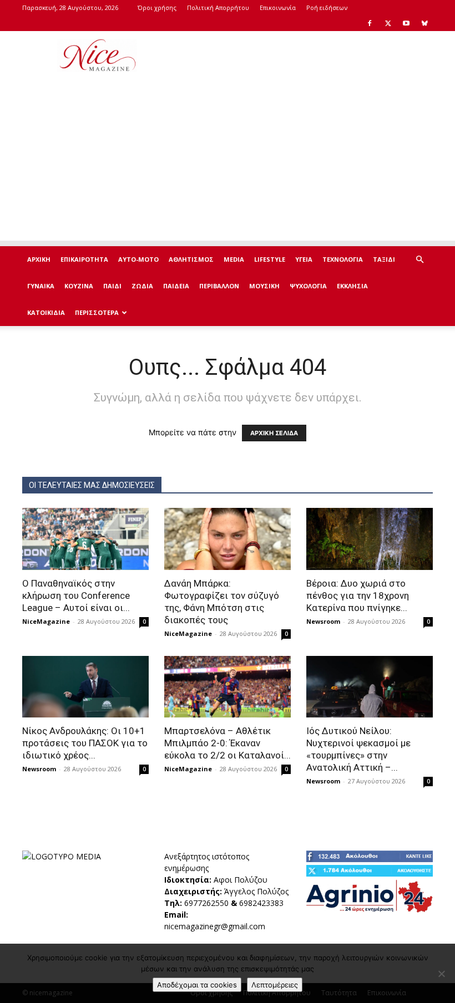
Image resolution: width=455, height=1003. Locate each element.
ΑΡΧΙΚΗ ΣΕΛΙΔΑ (274, 433)
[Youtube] (406, 23)
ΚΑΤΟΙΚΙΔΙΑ (46, 312)
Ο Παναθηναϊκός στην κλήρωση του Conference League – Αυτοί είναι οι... (76, 595)
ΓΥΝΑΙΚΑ (40, 286)
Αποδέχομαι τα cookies (197, 984)
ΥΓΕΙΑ (303, 259)
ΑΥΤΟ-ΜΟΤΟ (138, 259)
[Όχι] (441, 973)
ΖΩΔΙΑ (142, 286)
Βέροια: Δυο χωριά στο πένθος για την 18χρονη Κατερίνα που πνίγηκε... (357, 595)
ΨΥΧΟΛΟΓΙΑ (308, 286)
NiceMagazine (46, 621)
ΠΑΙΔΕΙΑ (176, 286)
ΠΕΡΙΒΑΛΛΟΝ (219, 286)
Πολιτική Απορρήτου (218, 7)
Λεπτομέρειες (274, 984)
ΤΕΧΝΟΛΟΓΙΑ (342, 259)
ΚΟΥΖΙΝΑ (78, 286)
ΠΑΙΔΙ (112, 286)
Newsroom (323, 621)
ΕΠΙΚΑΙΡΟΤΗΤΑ (84, 259)
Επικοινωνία (278, 7)
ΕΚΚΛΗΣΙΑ (352, 286)
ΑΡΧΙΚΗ (38, 259)
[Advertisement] (302, 55)
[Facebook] (369, 23)
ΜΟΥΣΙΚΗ (264, 286)
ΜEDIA (234, 259)
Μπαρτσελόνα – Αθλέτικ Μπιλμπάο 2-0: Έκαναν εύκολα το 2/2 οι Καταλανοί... (227, 743)
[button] (419, 259)
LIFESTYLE (269, 259)
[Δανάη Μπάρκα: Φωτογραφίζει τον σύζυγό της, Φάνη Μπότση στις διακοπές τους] (227, 539)
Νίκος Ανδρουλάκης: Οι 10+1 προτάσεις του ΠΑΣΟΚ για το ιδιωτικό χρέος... (85, 743)
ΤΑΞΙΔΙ (384, 259)
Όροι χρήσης (157, 7)
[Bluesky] (424, 23)
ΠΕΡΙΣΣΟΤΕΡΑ (97, 312)
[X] (388, 23)
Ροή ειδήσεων (326, 7)
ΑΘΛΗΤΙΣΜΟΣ (191, 259)
